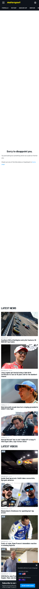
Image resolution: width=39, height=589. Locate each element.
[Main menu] (3, 2)
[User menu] (35, 3)
